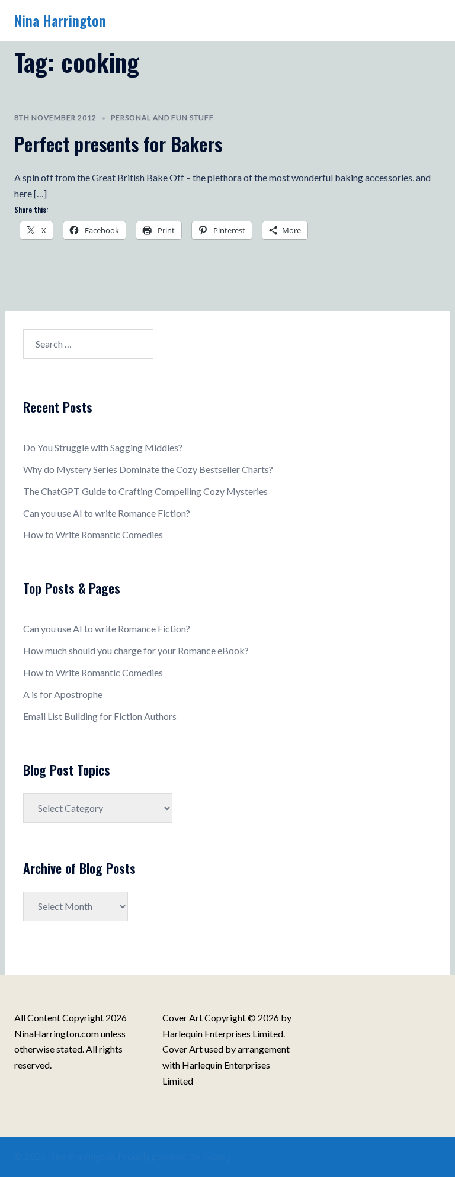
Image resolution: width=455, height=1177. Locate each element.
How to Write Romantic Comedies (93, 534)
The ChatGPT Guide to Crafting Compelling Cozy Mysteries (145, 491)
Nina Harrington (60, 20)
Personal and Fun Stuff (162, 117)
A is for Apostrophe (62, 694)
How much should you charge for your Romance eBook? (136, 650)
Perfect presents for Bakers (118, 143)
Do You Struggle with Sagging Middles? (102, 447)
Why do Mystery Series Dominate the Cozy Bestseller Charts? (148, 469)
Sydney (216, 1156)
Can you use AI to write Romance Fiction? (106, 513)
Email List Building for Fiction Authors (100, 716)
